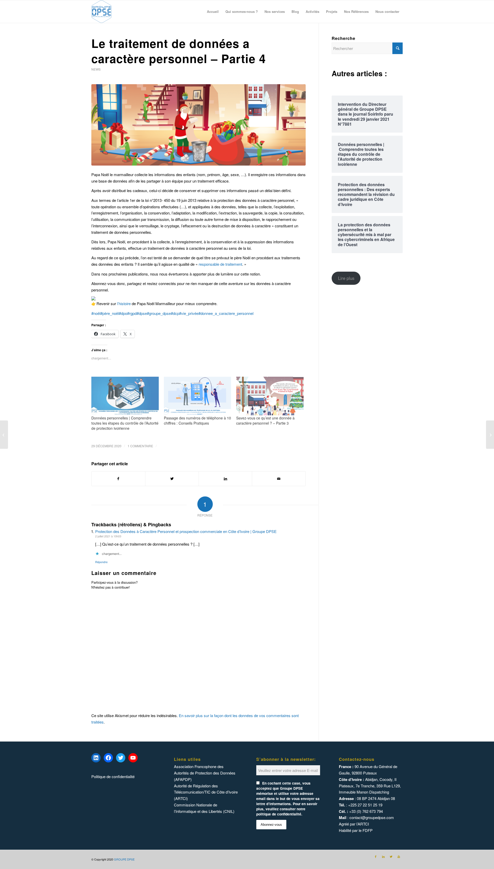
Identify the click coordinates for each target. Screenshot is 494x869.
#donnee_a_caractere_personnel (225, 313)
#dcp (175, 313)
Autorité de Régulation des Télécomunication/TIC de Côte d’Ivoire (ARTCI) (206, 792)
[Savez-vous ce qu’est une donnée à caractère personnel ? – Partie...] (4, 434)
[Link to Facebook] (376, 856)
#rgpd (132, 313)
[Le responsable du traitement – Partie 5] (490, 434)
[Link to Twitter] (391, 856)
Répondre (101, 562)
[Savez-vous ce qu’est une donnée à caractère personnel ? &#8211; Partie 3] (270, 396)
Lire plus (346, 278)
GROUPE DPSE (124, 859)
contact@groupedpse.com (371, 817)
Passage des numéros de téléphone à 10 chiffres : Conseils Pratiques (197, 420)
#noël (95, 313)
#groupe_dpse (159, 313)
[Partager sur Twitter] (172, 478)
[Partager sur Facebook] (118, 478)
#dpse (142, 313)
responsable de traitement (220, 264)
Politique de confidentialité (113, 776)
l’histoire (124, 303)
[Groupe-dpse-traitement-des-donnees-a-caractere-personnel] (198, 125)
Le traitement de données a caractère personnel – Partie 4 (178, 51)
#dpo (123, 313)
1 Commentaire (140, 446)
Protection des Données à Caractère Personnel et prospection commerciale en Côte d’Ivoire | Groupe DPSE (186, 531)
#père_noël (109, 313)
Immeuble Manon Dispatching (364, 792)
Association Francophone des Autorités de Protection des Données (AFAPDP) (204, 773)
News (96, 69)
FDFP (368, 830)
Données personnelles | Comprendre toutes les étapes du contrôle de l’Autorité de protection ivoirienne (124, 423)
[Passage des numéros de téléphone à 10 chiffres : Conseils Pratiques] (197, 396)
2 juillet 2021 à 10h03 (108, 536)
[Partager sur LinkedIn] (225, 478)
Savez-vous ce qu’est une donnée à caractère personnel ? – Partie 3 (265, 420)
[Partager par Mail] (278, 478)
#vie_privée (188, 313)
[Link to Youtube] (399, 856)
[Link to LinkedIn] (383, 856)
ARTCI (363, 824)
